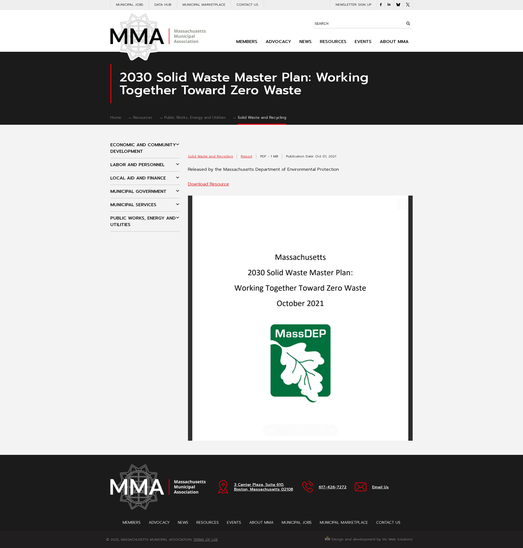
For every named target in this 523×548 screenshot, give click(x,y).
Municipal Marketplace (204, 4)
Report (246, 156)
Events (363, 41)
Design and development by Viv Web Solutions (371, 539)
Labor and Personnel (137, 165)
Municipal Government (138, 191)
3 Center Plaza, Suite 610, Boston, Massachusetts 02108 (263, 487)
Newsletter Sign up (353, 4)
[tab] (145, 148)
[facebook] (381, 4)
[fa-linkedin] (389, 4)
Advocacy (278, 41)
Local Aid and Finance (138, 178)
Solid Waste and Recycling (262, 117)
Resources (333, 41)
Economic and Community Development (143, 148)
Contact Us (247, 4)
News (305, 41)
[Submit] (408, 23)
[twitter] (407, 5)
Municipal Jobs (129, 4)
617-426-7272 (332, 487)
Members (246, 41)
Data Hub (162, 4)
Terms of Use (205, 539)
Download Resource (208, 184)
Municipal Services (133, 205)
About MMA (394, 41)
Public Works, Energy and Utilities (195, 117)
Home (115, 117)
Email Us (380, 487)
